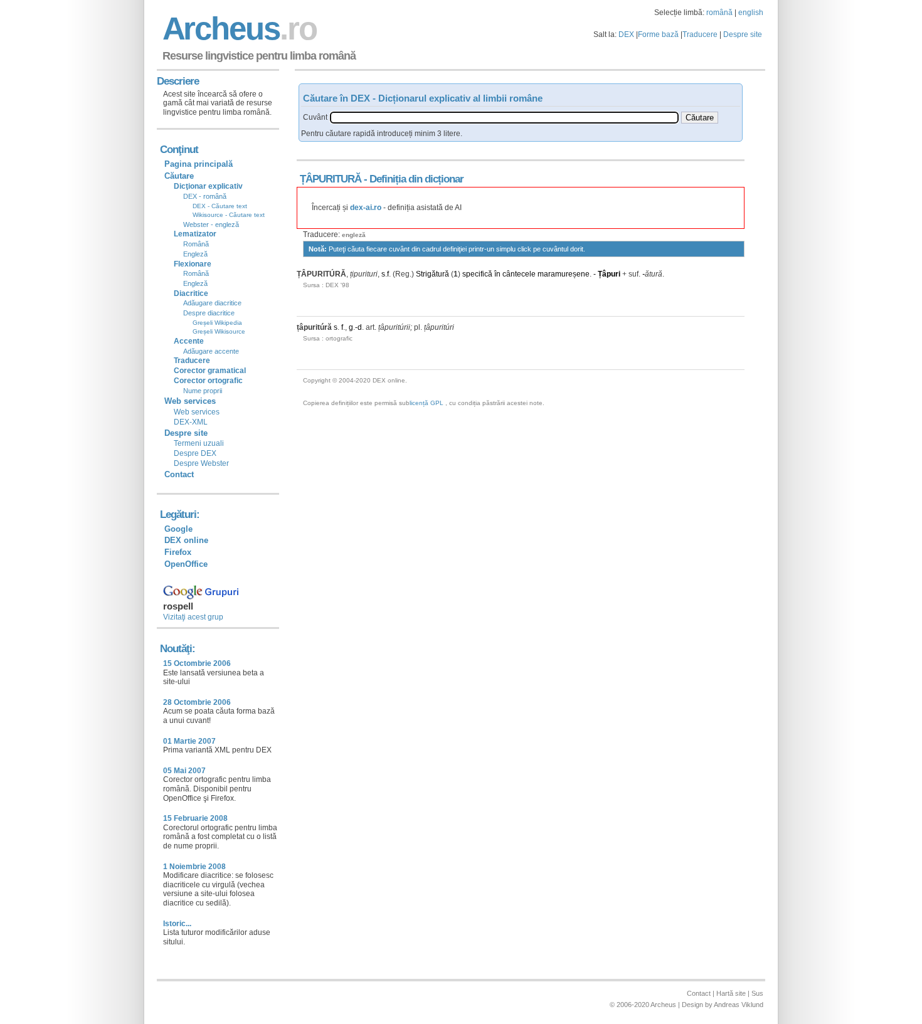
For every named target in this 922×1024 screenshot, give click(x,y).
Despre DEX (195, 453)
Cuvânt (315, 117)
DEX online (186, 540)
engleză (354, 234)
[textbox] (504, 118)
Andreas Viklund (738, 1004)
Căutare (179, 176)
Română (196, 244)
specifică (477, 274)
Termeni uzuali (199, 443)
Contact (179, 474)
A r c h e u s (237, 28)
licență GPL (426, 402)
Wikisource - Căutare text (229, 214)
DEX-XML (191, 422)
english (750, 12)
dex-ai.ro (365, 207)
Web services (197, 412)
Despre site (742, 34)
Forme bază (658, 34)
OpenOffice (186, 564)
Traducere (700, 34)
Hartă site (731, 993)
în (497, 274)
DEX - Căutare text (220, 206)
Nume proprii (202, 390)
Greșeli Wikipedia (217, 322)
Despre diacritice (209, 313)
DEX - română (204, 196)
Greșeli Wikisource (219, 331)
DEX (626, 34)
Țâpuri (609, 274)
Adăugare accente (211, 351)
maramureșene (564, 274)
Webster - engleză (211, 224)
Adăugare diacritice (212, 303)
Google (178, 529)
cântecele (519, 274)
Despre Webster (201, 463)
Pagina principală (198, 164)
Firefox (177, 552)
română (719, 12)
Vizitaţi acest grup (193, 617)
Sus (757, 993)
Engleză (195, 254)
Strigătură (432, 274)
